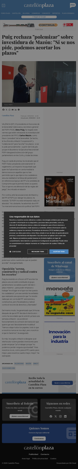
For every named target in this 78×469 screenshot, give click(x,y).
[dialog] (39, 234)
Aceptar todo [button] (59, 251)
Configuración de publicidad (49, 241)
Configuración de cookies (48, 243)
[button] (15, 251)
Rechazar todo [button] (38, 251)
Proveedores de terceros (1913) (42, 230)
